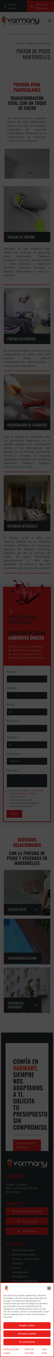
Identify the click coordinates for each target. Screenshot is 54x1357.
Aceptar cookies (27, 1325)
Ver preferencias (27, 1342)
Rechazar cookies (27, 1333)
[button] (49, 1288)
